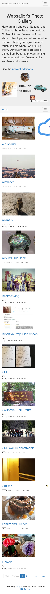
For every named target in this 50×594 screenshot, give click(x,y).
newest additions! (23, 69)
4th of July (9, 144)
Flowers (7, 561)
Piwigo (18, 586)
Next (36, 576)
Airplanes (8, 182)
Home (5, 109)
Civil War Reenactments (18, 447)
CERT (6, 371)
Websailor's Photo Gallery (15, 3)
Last (43, 576)
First (7, 576)
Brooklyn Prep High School (20, 334)
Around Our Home (14, 258)
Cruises (7, 485)
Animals (7, 220)
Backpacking (10, 296)
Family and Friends (15, 523)
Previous (15, 576)
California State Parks (16, 409)
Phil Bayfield (25, 589)
